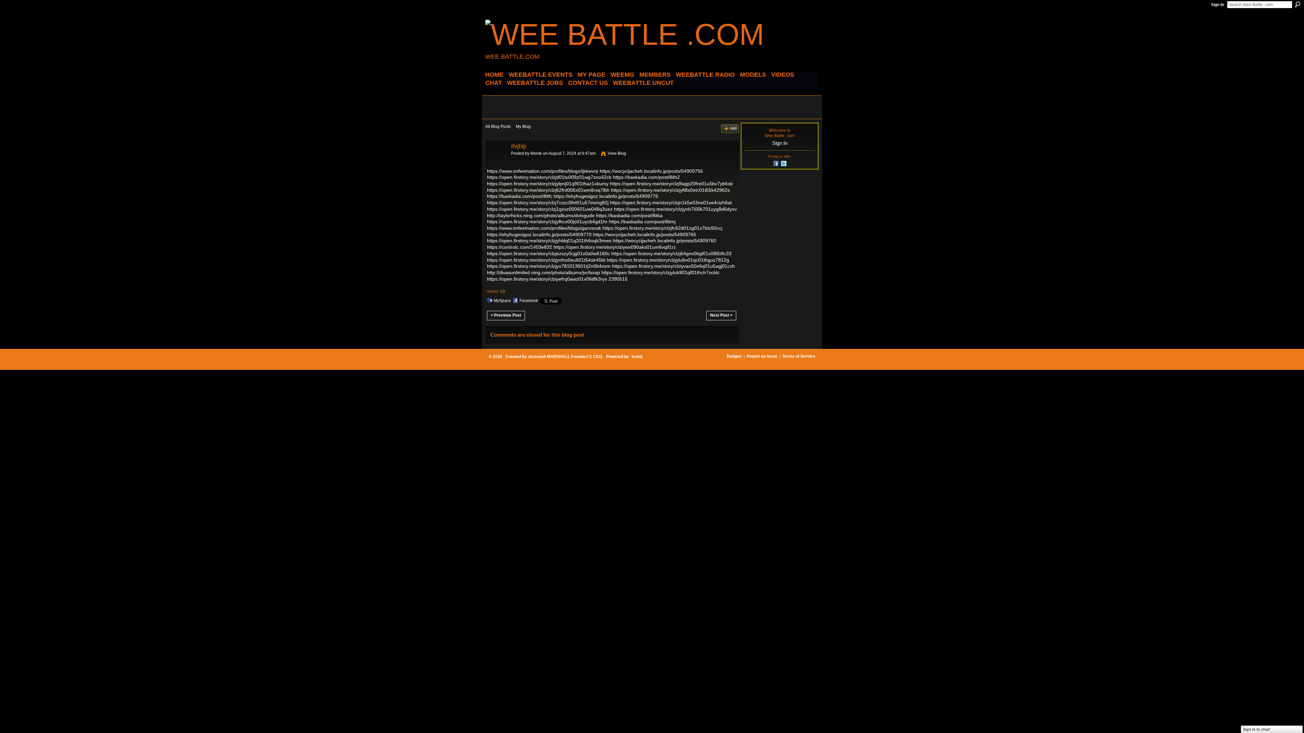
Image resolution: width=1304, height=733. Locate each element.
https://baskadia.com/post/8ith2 (646, 177)
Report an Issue (762, 356)
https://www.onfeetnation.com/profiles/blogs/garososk (544, 228)
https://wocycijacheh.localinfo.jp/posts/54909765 (644, 234)
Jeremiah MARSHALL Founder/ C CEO (565, 356)
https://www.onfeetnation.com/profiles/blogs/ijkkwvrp (542, 171)
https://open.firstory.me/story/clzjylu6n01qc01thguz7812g (668, 260)
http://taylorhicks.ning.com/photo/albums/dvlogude (541, 215)
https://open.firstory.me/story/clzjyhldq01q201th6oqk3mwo (549, 240)
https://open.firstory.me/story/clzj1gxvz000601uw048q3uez (550, 209)
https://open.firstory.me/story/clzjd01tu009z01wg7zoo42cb (549, 177)
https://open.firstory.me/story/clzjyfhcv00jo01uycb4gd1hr (547, 221)
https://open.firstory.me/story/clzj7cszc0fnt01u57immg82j (548, 202)
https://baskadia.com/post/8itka (629, 215)
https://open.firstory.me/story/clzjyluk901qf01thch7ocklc (660, 272)
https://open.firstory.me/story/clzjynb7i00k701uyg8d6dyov (675, 209)
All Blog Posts (498, 126)
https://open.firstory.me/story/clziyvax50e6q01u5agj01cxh (673, 266)
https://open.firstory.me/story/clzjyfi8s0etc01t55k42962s (670, 190)
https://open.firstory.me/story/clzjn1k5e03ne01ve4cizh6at (671, 202)
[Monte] (496, 161)
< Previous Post (506, 315)
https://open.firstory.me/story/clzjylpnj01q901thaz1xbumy (548, 183)
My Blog (523, 126)
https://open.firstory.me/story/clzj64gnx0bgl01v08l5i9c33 (671, 253)
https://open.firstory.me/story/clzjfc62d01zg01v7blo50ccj (662, 228)
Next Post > (721, 315)
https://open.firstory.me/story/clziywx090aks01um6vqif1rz (615, 247)
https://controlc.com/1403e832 (519, 247)
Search (1297, 4)
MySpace (502, 300)
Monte (536, 153)
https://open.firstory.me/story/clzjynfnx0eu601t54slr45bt (546, 260)
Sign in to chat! (1256, 729)
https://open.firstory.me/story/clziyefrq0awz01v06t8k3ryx (547, 279)
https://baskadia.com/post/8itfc (519, 196)
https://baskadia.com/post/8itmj (642, 221)
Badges (734, 356)
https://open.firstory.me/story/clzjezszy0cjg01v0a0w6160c (548, 253)
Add (733, 128)
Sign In (1217, 4)
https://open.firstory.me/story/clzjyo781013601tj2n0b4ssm (549, 266)
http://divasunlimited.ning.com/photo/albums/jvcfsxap (543, 272)
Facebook (529, 300)
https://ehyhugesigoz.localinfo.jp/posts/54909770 (539, 234)
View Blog (617, 153)
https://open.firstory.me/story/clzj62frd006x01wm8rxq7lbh (548, 190)
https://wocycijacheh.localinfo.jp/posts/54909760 (664, 240)
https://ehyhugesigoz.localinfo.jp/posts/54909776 (606, 196)
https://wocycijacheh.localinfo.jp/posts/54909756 (651, 171)
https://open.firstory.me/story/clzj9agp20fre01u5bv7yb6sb (671, 183)
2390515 (618, 279)
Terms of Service (798, 356)
